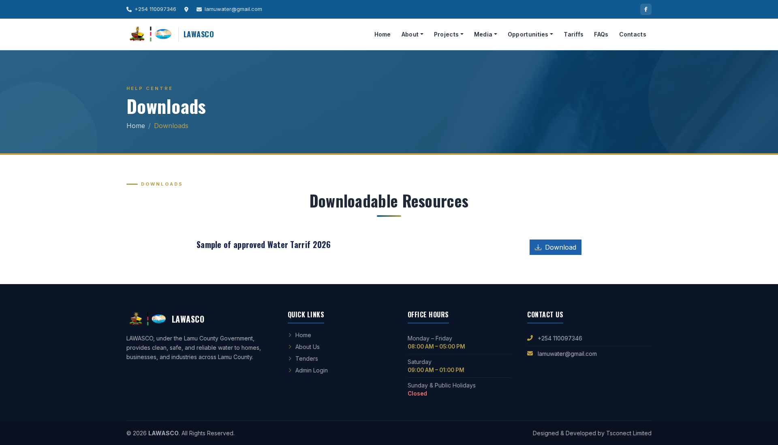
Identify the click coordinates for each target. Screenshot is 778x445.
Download (559, 247)
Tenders (306, 358)
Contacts (632, 34)
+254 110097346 (560, 338)
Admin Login (311, 370)
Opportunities (528, 34)
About (410, 34)
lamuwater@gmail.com (567, 353)
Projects (446, 34)
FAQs (601, 34)
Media (483, 34)
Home (382, 34)
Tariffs (574, 34)
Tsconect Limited (629, 433)
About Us (307, 346)
